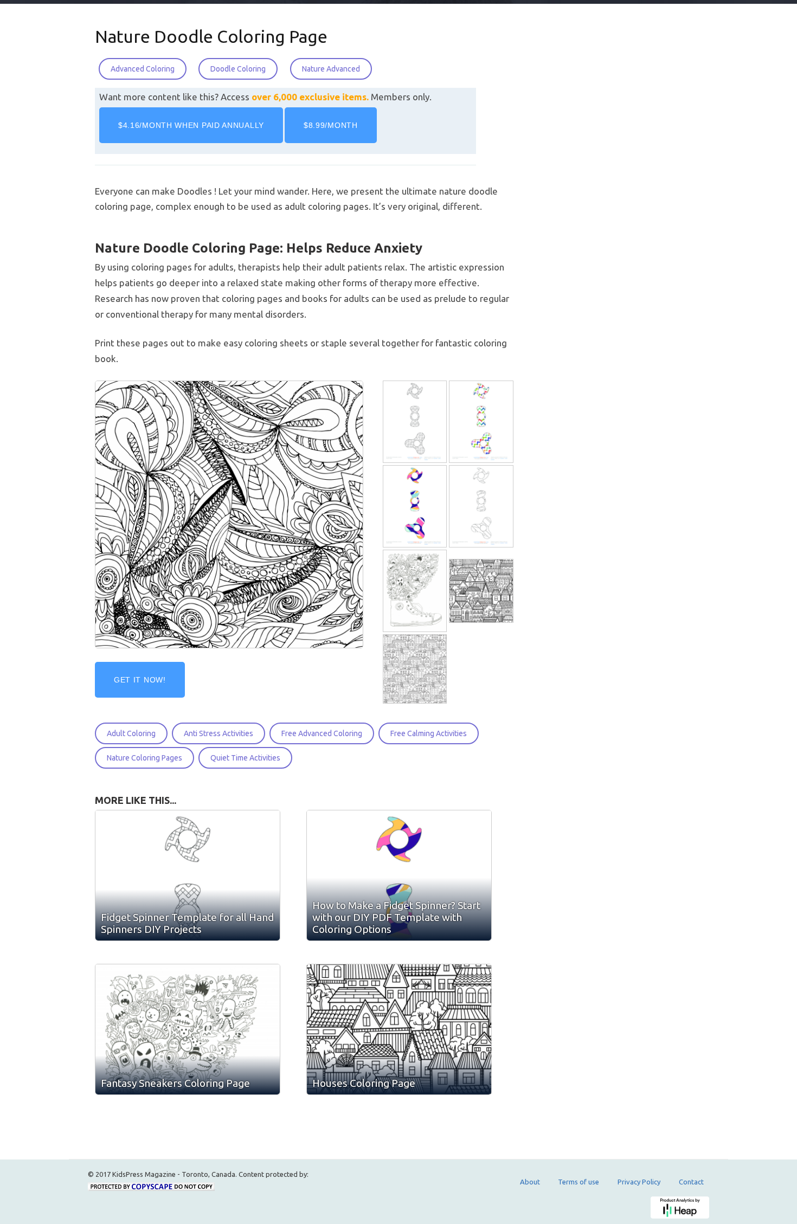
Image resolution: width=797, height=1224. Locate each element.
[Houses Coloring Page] (482, 591)
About (530, 1182)
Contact (691, 1182)
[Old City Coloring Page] (416, 669)
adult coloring (131, 733)
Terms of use (578, 1182)
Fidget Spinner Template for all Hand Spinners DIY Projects (187, 923)
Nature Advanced (331, 69)
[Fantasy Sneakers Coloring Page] (416, 591)
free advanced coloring (321, 733)
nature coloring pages (144, 757)
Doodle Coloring (238, 69)
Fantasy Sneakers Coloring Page (175, 1083)
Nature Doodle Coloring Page (211, 36)
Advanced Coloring (143, 69)
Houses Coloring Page (363, 1083)
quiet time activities (245, 757)
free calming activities (428, 733)
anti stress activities (218, 733)
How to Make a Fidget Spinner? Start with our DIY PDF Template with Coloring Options (396, 917)
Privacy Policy (639, 1182)
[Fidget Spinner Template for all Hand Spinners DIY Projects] (416, 422)
